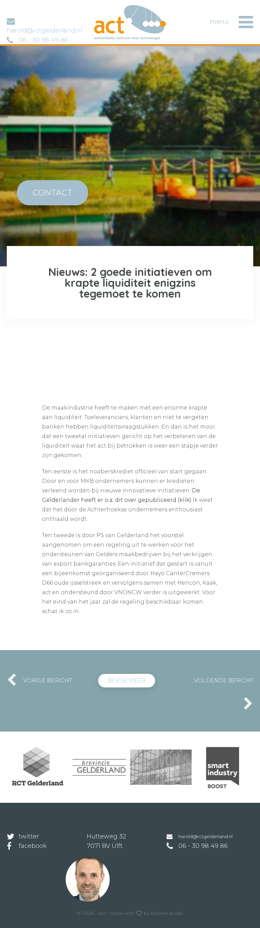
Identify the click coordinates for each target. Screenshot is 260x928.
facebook (33, 846)
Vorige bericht (47, 680)
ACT (104, 8)
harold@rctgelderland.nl (205, 836)
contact (52, 192)
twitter (29, 836)
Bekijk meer (127, 680)
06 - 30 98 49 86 (43, 40)
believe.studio (167, 913)
